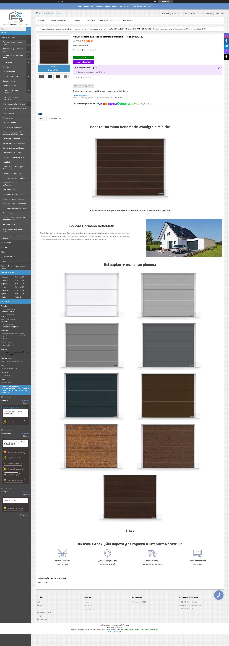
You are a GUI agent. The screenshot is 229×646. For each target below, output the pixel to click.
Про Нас (40, 605)
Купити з (79, 62)
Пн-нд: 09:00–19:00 (139, 602)
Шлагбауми (7, 62)
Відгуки (4, 252)
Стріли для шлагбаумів (11, 139)
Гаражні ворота (9, 72)
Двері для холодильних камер (14, 203)
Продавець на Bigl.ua (114, 627)
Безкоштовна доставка (85, 86)
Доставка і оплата (8, 257)
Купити (83, 57)
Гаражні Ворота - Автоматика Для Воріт (57, 29)
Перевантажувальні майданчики (10, 184)
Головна (41, 21)
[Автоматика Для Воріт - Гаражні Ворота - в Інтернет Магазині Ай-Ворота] (15, 17)
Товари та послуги (8, 37)
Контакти (91, 21)
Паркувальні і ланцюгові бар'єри (12, 237)
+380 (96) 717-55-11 (187, 609)
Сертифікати (89, 609)
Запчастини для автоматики (14, 143)
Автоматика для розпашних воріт (13, 43)
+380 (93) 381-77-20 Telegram (190, 605)
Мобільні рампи (9, 189)
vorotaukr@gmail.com (9, 368)
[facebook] (39, 114)
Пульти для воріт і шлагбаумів (14, 109)
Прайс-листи (6, 243)
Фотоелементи (9, 118)
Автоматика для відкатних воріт (13, 50)
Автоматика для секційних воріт (13, 56)
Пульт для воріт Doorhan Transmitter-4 (13, 413)
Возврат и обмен (43, 616)
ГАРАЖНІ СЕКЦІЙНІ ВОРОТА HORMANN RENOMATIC (130, 29)
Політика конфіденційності (149, 629)
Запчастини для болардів (12, 153)
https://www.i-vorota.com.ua (11, 361)
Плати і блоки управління (12, 127)
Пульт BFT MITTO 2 (11, 500)
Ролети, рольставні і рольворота (10, 91)
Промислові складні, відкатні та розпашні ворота (14, 218)
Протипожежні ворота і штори (14, 208)
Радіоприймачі (8, 113)
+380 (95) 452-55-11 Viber (189, 602)
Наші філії (6, 162)
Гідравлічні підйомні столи (13, 194)
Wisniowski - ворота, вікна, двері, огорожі (13, 267)
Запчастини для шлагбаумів (13, 148)
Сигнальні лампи (9, 122)
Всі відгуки (24, 515)
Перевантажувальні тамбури (14, 178)
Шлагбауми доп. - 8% (141, 6)
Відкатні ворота (9, 81)
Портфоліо (89, 605)
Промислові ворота (10, 76)
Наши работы (42, 619)
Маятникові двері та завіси (13, 199)
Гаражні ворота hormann (97, 29)
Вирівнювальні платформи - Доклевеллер (13, 168)
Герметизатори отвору (12, 173)
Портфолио (128, 21)
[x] (41, 114)
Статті (3, 261)
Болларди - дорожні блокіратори (10, 98)
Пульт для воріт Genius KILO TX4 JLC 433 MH (14, 443)
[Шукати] (28, 29)
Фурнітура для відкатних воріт (14, 104)
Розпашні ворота (9, 86)
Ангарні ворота (9, 224)
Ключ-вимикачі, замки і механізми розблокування (13, 133)
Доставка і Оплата (44, 612)
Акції (38, 602)
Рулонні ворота (9, 213)
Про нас (4, 247)
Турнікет (6, 67)
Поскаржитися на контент (130, 629)
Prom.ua (126, 625)
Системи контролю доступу (13, 157)
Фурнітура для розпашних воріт (13, 230)
